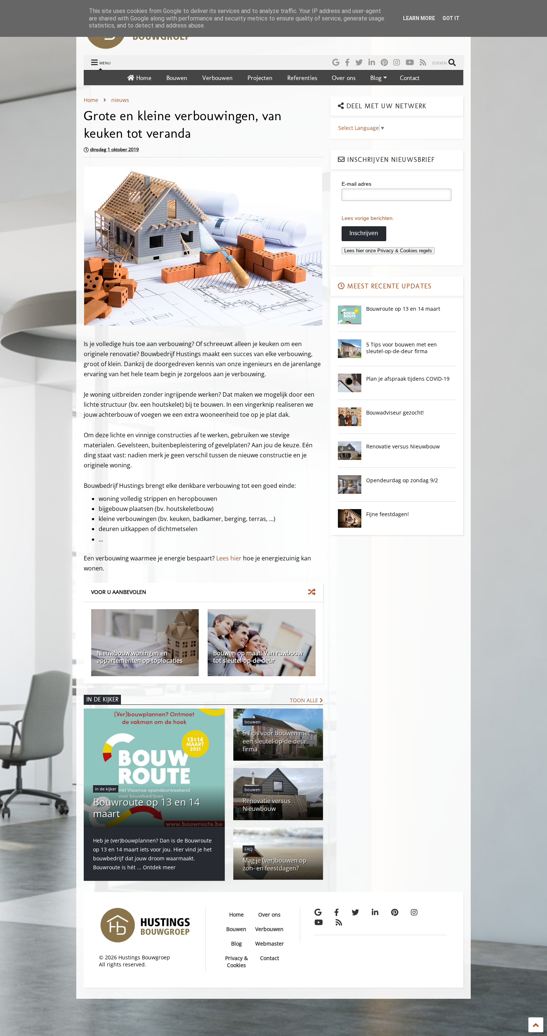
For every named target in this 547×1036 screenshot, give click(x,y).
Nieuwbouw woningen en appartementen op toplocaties (140, 657)
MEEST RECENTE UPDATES (388, 286)
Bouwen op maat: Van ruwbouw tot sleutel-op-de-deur (258, 657)
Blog (375, 77)
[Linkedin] (371, 62)
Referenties (302, 77)
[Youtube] (410, 62)
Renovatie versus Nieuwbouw (403, 446)
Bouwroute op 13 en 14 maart (403, 308)
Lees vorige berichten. (368, 218)
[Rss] (423, 62)
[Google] (335, 62)
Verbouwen (217, 77)
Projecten (259, 77)
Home (142, 77)
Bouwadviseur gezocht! (395, 412)
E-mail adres (356, 184)
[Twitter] (359, 62)
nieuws (120, 99)
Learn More (419, 18)
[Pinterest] (384, 62)
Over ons (343, 77)
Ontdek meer (159, 867)
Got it (451, 18)
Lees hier (228, 558)
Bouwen (176, 77)
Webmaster (269, 943)
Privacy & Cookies (236, 962)
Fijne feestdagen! (387, 514)
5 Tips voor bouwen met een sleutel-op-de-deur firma (401, 348)
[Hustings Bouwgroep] (138, 45)
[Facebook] (347, 62)
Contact (410, 77)
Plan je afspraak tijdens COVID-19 (408, 378)
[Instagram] (396, 62)
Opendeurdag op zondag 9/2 (402, 480)
